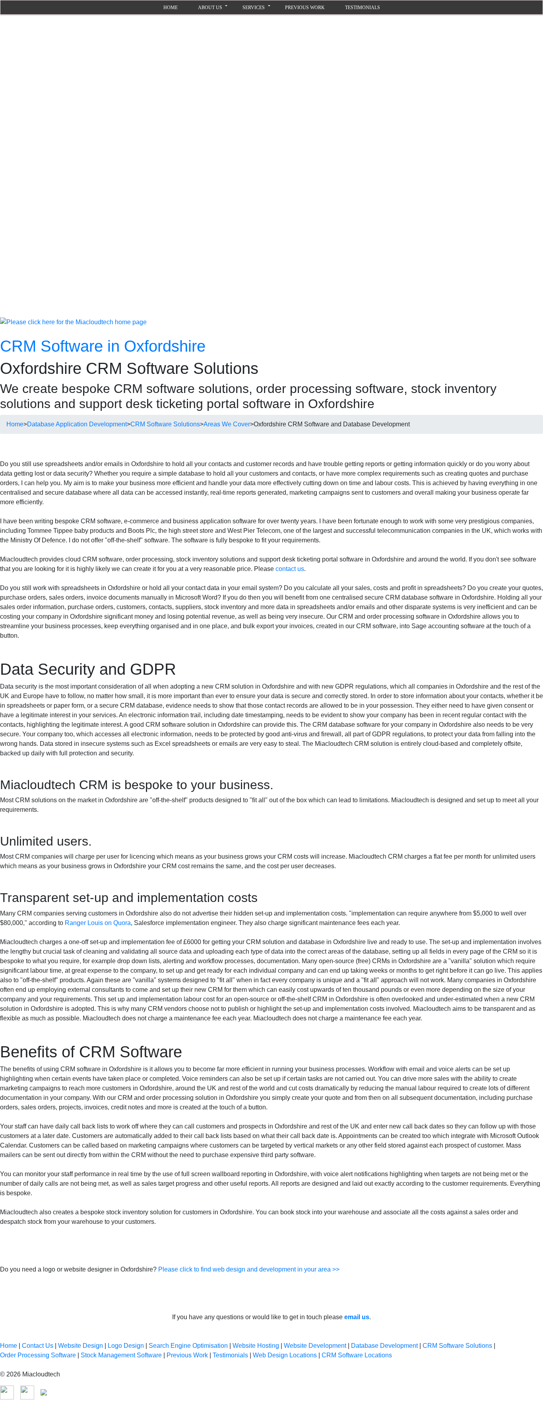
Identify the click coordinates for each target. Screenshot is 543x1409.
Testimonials (362, 7)
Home (14, 424)
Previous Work (305, 7)
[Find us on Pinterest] (27, 1391)
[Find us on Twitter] (44, 1391)
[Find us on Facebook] (7, 1391)
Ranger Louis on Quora (98, 922)
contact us (289, 568)
